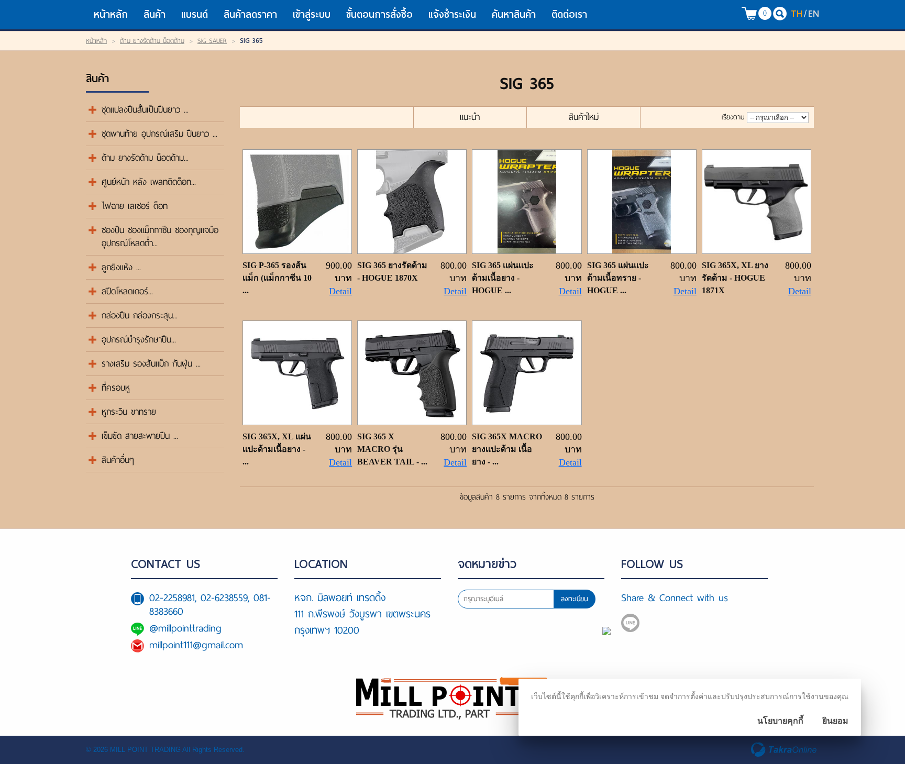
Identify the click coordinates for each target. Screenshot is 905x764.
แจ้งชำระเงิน (452, 14)
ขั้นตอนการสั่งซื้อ (379, 14)
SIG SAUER (212, 41)
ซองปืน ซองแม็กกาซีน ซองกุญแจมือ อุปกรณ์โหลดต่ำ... (160, 237)
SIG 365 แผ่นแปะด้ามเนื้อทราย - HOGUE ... (618, 278)
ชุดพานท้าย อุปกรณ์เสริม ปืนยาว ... (159, 133)
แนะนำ (470, 117)
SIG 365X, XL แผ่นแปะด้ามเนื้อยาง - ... (276, 449)
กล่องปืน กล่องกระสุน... (140, 315)
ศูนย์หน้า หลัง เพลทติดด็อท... (149, 182)
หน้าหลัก (111, 14)
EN (813, 13)
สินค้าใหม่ (584, 117)
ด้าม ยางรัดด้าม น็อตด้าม (152, 41)
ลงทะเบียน (574, 599)
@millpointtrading (185, 628)
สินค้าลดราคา (250, 14)
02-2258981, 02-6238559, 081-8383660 (210, 604)
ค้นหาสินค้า (514, 14)
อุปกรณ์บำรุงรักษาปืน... (139, 339)
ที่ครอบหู (116, 387)
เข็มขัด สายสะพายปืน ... (140, 435)
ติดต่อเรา (569, 14)
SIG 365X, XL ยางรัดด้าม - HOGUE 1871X (735, 278)
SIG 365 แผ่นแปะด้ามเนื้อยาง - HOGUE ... (503, 278)
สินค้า (154, 14)
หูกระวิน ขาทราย (129, 411)
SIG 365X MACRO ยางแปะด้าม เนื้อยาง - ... (507, 449)
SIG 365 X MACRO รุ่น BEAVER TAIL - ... (392, 449)
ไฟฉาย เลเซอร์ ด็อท (135, 206)
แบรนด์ (194, 14)
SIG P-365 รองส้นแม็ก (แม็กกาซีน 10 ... (277, 278)
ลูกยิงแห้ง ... (121, 267)
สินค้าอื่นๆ (118, 460)
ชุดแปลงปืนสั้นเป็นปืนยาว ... (145, 109)
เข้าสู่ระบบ (311, 14)
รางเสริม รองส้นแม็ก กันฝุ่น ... (151, 363)
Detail (340, 291)
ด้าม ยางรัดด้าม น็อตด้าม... (145, 157)
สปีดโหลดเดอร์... (127, 291)
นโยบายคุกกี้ (780, 720)
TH (796, 13)
